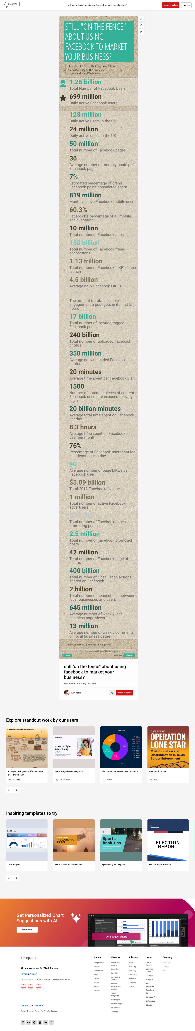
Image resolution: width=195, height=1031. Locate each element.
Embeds (114, 969)
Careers (166, 967)
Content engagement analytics (116, 986)
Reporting (132, 971)
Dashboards (98, 971)
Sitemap (149, 1005)
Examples (149, 976)
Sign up (186, 5)
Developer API (151, 997)
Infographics (99, 963)
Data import (115, 1000)
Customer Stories (149, 970)
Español (47, 1011)
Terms (24, 974)
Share (68, 655)
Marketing (132, 967)
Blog (164, 971)
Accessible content (115, 978)
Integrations (115, 1008)
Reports (97, 967)
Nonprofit (132, 979)
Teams (131, 987)
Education (132, 983)
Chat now (38, 1005)
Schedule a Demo (150, 991)
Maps (96, 975)
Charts (96, 979)
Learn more (27, 930)
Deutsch (30, 1011)
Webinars (149, 980)
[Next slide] (16, 790)
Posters (97, 991)
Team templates (115, 994)
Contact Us (26, 1005)
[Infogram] (11, 5)
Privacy (33, 974)
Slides (96, 987)
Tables (96, 983)
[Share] (141, 25)
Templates (115, 1012)
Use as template (171, 5)
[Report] (141, 32)
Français (54, 1011)
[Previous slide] (9, 790)
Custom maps (116, 1004)
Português (39, 1011)
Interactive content (115, 963)
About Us (166, 963)
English (23, 1011)
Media (130, 963)
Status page (150, 1001)
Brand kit (114, 973)
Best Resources (150, 984)
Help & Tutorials (149, 963)
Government (133, 975)
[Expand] (141, 18)
